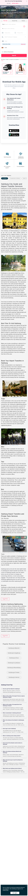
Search (14, 55)
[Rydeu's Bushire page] (7, 72)
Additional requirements (8, 51)
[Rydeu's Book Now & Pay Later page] (20, 72)
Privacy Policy (21, 59)
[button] (3, 48)
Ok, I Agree (15, 892)
